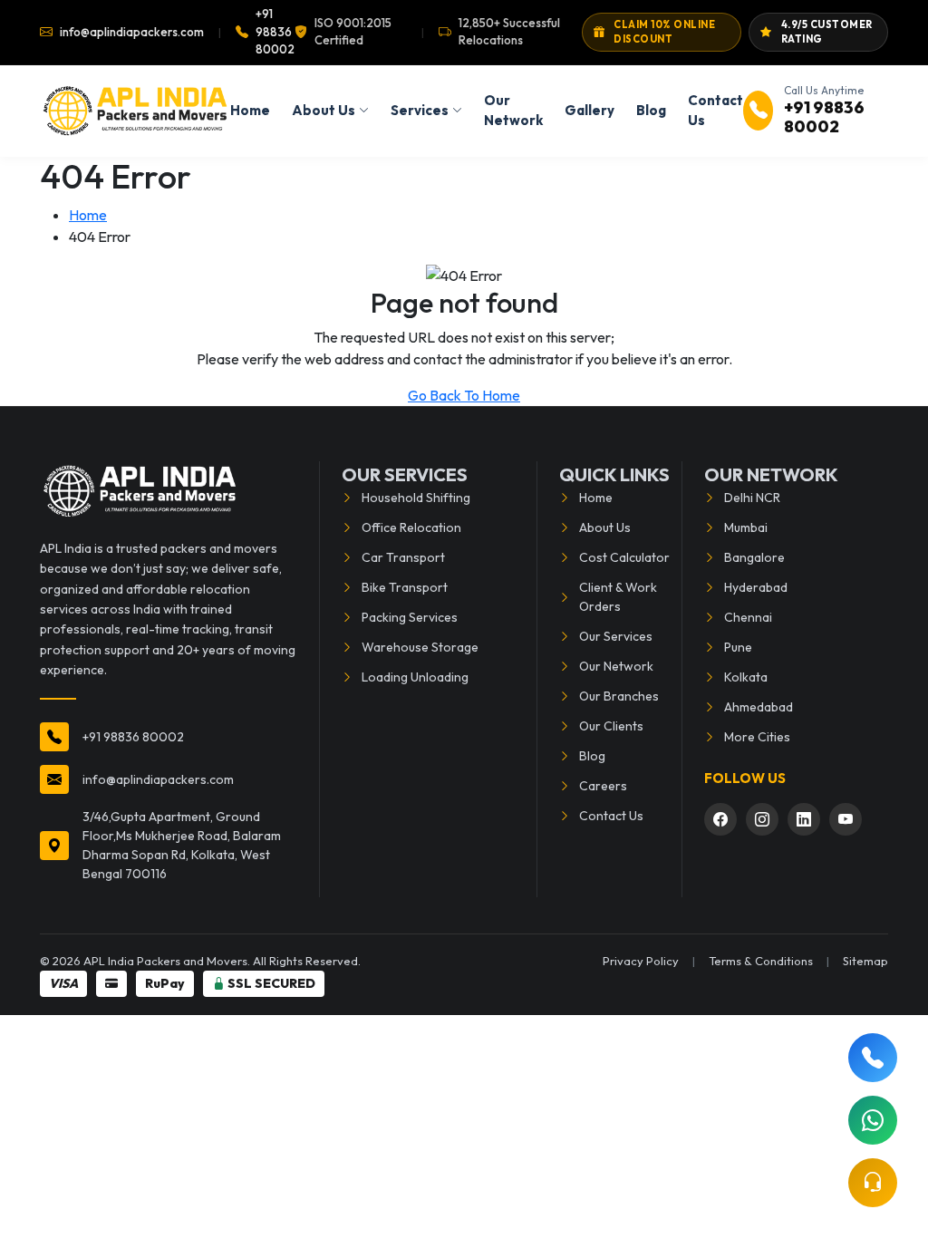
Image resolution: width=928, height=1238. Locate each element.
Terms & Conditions (761, 960)
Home (250, 110)
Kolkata (746, 677)
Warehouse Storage (420, 647)
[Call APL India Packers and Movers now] (872, 1057)
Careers (603, 786)
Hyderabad (756, 587)
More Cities (757, 737)
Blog (651, 110)
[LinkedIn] (804, 819)
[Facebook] (720, 819)
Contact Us (715, 111)
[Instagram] (762, 819)
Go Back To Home (464, 395)
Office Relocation (411, 527)
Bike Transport (405, 587)
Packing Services (410, 617)
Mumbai (746, 527)
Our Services (615, 636)
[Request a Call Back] (872, 1182)
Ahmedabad (758, 707)
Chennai (748, 617)
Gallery (589, 110)
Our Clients (611, 726)
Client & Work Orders (618, 596)
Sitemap (865, 960)
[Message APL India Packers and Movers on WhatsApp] (872, 1120)
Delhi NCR (752, 497)
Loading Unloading (415, 677)
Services (420, 110)
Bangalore (754, 557)
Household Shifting (416, 497)
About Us (323, 110)
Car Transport (403, 557)
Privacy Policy (641, 960)
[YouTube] (845, 819)
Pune (738, 647)
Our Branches (619, 696)
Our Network (513, 111)
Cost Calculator (624, 557)
